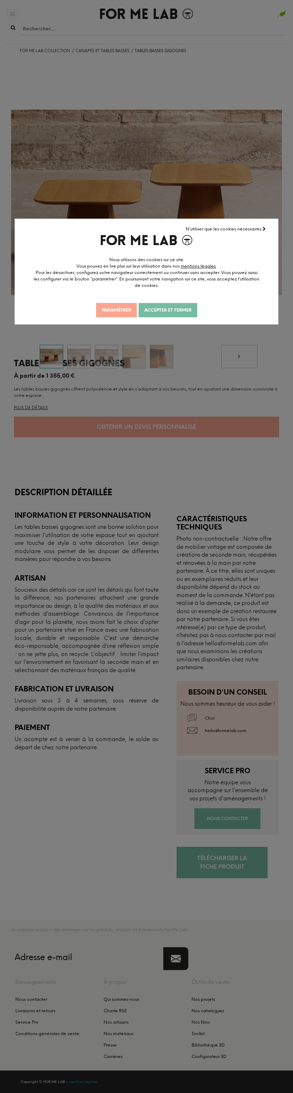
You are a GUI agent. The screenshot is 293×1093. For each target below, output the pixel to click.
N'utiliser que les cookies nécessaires (224, 229)
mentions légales (198, 266)
